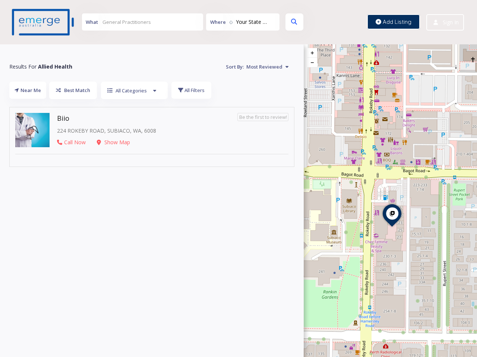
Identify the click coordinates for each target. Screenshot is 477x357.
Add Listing (396, 21)
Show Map (116, 142)
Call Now (75, 142)
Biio (63, 118)
